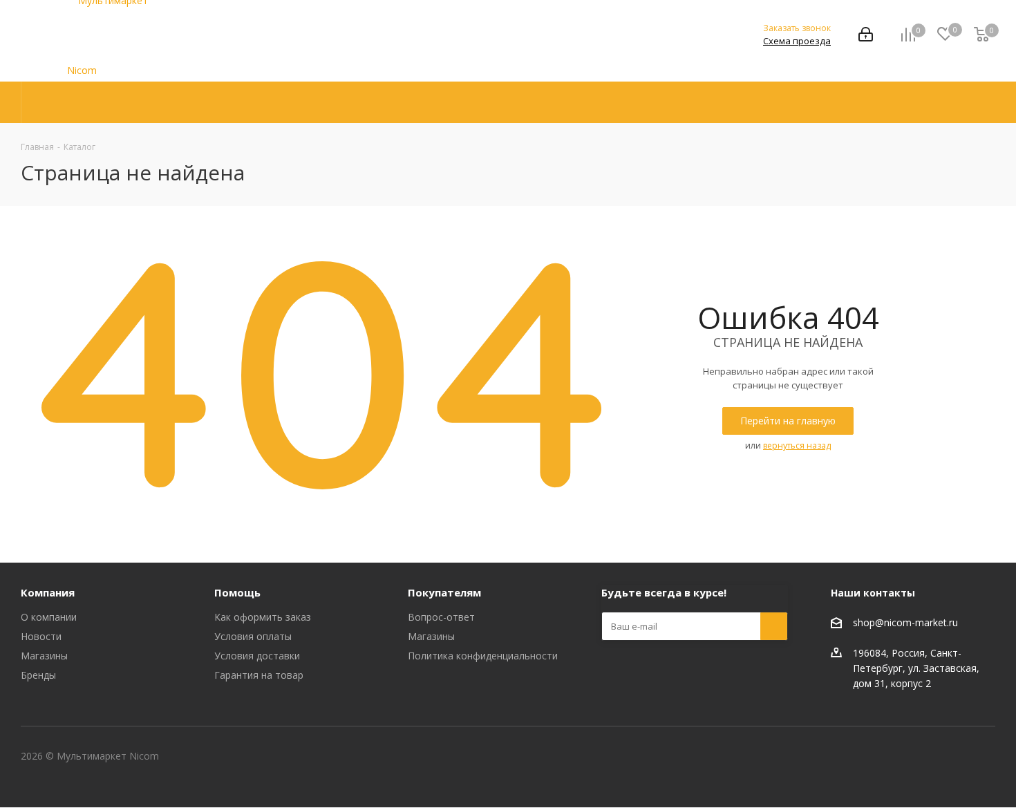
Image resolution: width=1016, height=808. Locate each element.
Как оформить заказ (262, 616)
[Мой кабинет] (865, 36)
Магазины (44, 655)
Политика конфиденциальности (483, 655)
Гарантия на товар (258, 675)
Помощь (237, 592)
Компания (48, 592)
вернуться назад (797, 445)
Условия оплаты (253, 636)
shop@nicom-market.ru (905, 622)
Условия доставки (257, 655)
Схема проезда (797, 41)
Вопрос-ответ (441, 616)
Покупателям (444, 592)
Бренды (38, 675)
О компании (49, 616)
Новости (41, 636)
